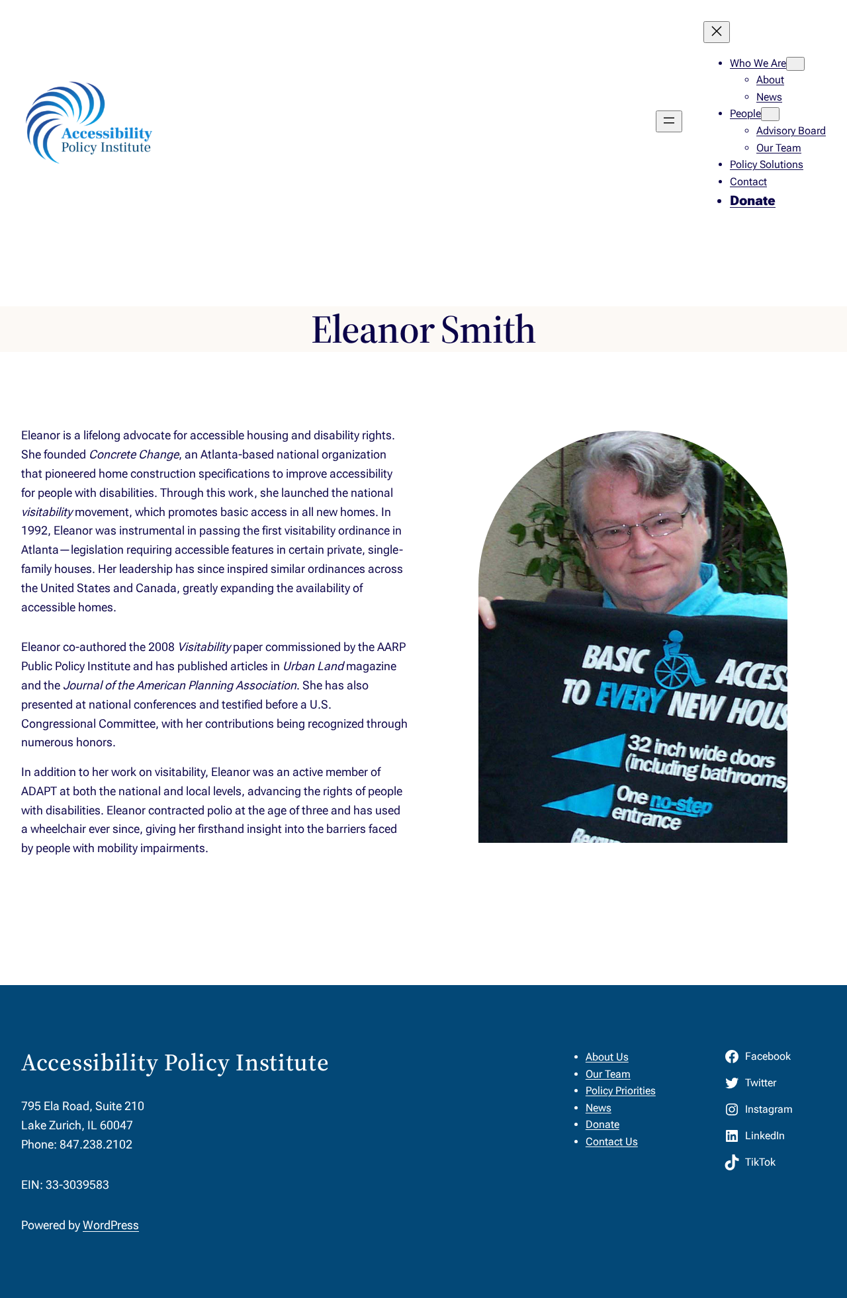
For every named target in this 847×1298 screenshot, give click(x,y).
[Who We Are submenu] (795, 64)
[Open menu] (669, 121)
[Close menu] (716, 32)
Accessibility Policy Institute (175, 1062)
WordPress (111, 1225)
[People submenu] (770, 114)
